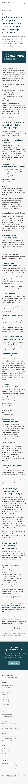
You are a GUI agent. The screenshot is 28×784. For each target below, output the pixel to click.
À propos (4, 748)
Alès (16, 768)
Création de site (6, 699)
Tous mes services (7, 704)
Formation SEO (6, 702)
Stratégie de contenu (7, 692)
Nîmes (16, 763)
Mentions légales (6, 779)
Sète (16, 766)
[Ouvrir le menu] (24, 2)
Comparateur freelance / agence (10, 738)
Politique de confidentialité (17, 779)
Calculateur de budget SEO (9, 736)
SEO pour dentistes (7, 726)
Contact (4, 753)
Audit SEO (4, 690)
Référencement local (7, 685)
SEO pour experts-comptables (10, 728)
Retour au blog (7, 10)
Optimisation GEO (6, 687)
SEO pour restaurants (7, 712)
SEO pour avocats (6, 719)
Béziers (4, 766)
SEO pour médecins (7, 721)
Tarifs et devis (5, 751)
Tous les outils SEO (7, 741)
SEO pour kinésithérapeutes (9, 723)
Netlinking (4, 694)
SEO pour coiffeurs (7, 714)
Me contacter (14, 663)
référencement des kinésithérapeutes (13, 633)
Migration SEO (5, 697)
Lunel (3, 768)
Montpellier (5, 763)
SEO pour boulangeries (8, 716)
